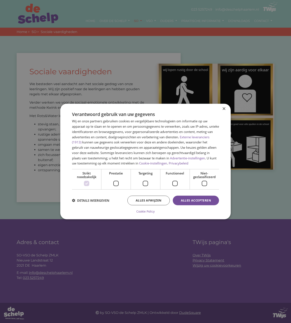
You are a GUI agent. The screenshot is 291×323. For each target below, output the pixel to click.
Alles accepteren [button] (196, 200)
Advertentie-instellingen (187, 158)
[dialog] (145, 161)
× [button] (223, 108)
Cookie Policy (145, 211)
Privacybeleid (178, 163)
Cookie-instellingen (153, 163)
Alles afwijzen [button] (148, 200)
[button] (90, 200)
